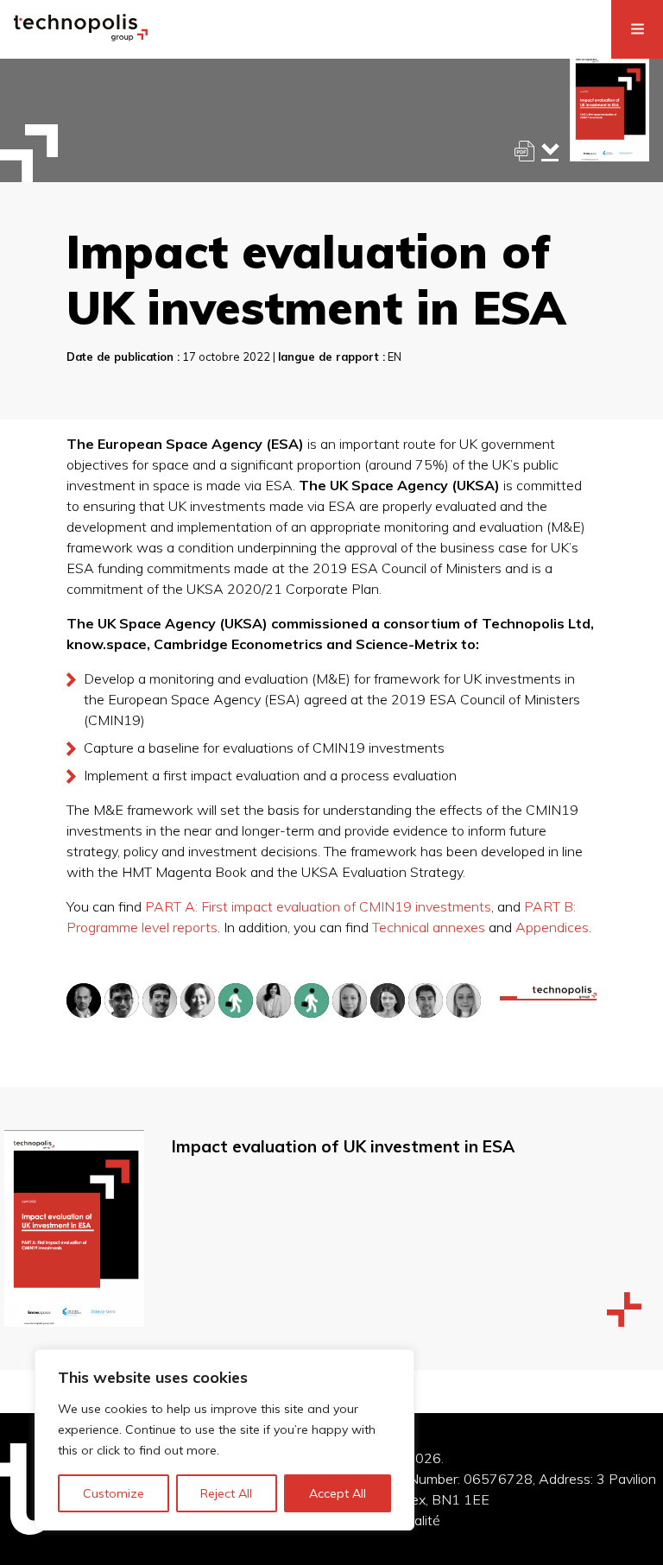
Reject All (226, 1493)
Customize (113, 1493)
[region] (224, 1439)
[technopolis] (81, 36)
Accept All (337, 1493)
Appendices (552, 927)
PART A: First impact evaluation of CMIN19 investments (318, 906)
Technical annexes (428, 927)
